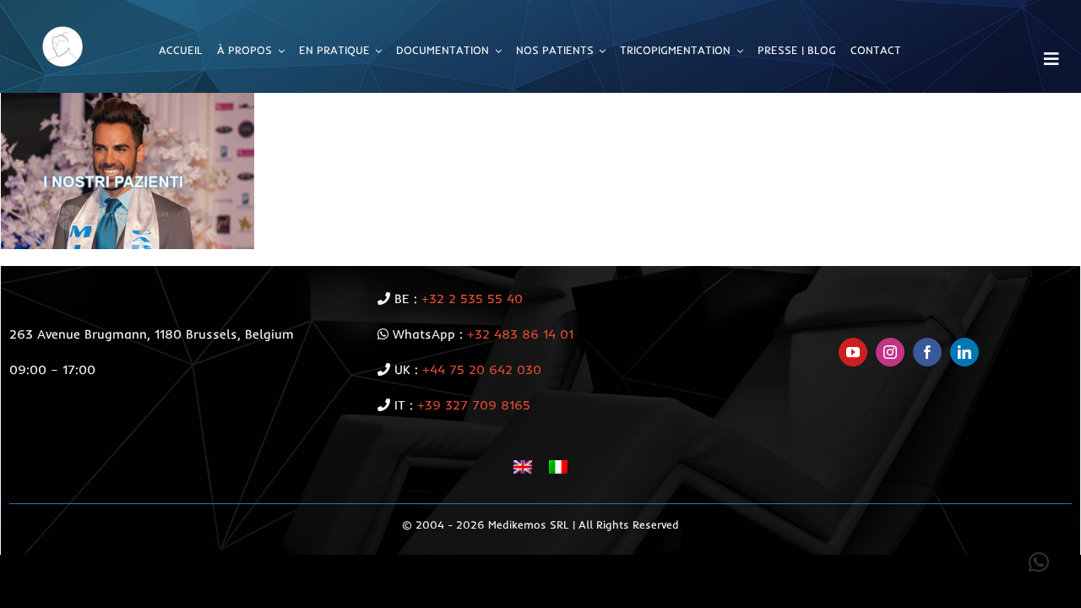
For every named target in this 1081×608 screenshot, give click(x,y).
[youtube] (853, 352)
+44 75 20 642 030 (481, 369)
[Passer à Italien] (558, 466)
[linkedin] (964, 352)
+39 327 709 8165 (473, 405)
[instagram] (890, 352)
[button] (1038, 562)
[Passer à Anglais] (522, 466)
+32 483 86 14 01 (520, 334)
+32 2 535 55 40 (472, 298)
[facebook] (927, 352)
